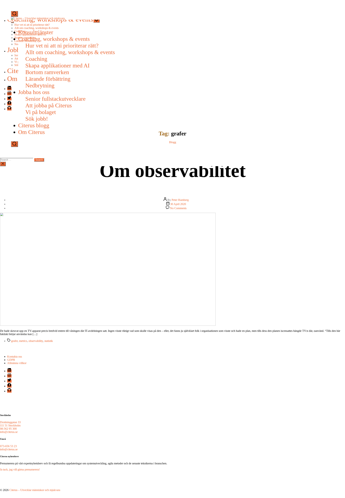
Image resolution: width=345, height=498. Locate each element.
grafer (14, 340)
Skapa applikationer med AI (57, 65)
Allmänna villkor (16, 363)
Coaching (36, 59)
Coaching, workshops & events (54, 39)
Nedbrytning (39, 85)
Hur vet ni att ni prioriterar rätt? (61, 45)
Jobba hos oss (33, 92)
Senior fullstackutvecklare (55, 98)
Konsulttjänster (35, 32)
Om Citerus (31, 132)
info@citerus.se (9, 431)
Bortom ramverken (47, 72)
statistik (48, 340)
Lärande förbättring (47, 79)
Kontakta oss (14, 356)
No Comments (178, 208)
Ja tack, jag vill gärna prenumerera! (20, 469)
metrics (23, 340)
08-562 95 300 (8, 428)
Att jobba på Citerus (48, 105)
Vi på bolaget (40, 112)
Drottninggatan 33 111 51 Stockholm (10, 424)
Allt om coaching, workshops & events (70, 52)
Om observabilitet (173, 170)
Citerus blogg (33, 125)
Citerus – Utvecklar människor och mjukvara (34, 490)
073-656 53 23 (8, 446)
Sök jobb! (36, 118)
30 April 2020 (178, 204)
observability (36, 340)
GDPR (11, 359)
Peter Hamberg (180, 199)
